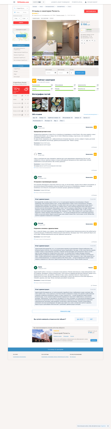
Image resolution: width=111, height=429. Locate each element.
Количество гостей (17, 15)
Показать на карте (60, 15)
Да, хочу (80, 319)
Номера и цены (36, 18)
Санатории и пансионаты (19, 356)
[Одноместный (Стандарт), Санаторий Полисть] (39, 58)
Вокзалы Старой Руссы (19, 54)
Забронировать (91, 11)
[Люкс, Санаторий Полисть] (63, 63)
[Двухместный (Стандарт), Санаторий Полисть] (58, 58)
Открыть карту (21, 35)
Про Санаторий (44, 18)
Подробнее (93, 340)
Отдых (15, 74)
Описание (65, 336)
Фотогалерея (17, 76)
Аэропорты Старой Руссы (19, 57)
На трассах (73, 356)
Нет (91, 319)
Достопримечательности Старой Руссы (19, 49)
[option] (55, 38)
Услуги (51, 18)
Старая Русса (17, 68)
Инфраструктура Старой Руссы (21, 52)
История (16, 71)
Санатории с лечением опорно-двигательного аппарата (55, 356)
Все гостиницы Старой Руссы (20, 60)
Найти (21, 22)
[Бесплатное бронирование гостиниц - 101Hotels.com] (23, 2)
